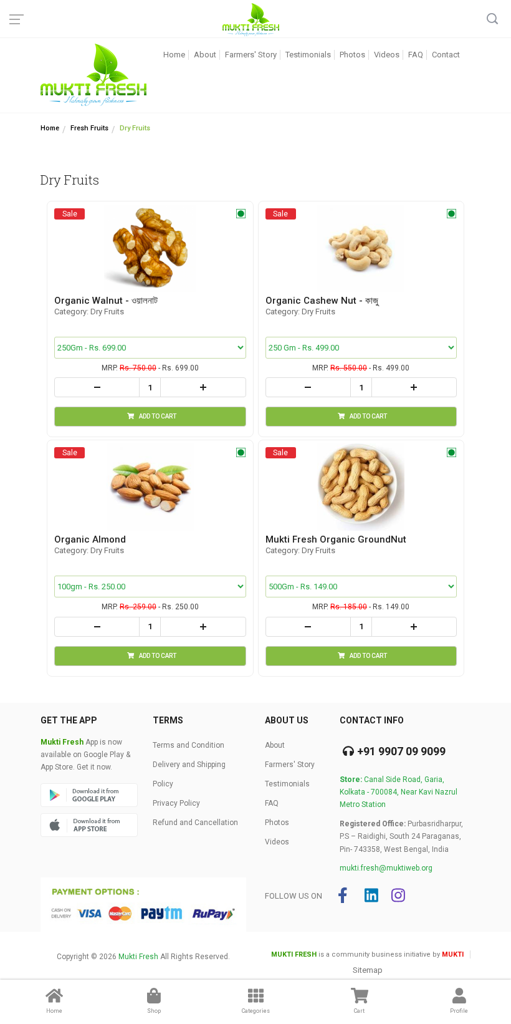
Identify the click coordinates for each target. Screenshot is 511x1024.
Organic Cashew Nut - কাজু (321, 300)
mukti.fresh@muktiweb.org (386, 868)
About (205, 54)
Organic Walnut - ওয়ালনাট (106, 300)
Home (174, 54)
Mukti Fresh (138, 956)
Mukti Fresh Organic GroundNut (335, 539)
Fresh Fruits (89, 128)
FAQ (415, 54)
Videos (386, 54)
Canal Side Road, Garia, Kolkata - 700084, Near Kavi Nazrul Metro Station (398, 792)
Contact (446, 54)
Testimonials (308, 54)
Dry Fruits (135, 128)
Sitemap (368, 970)
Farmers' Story (251, 54)
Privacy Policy (176, 803)
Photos (352, 54)
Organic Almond (90, 539)
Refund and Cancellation (195, 822)
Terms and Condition (188, 745)
